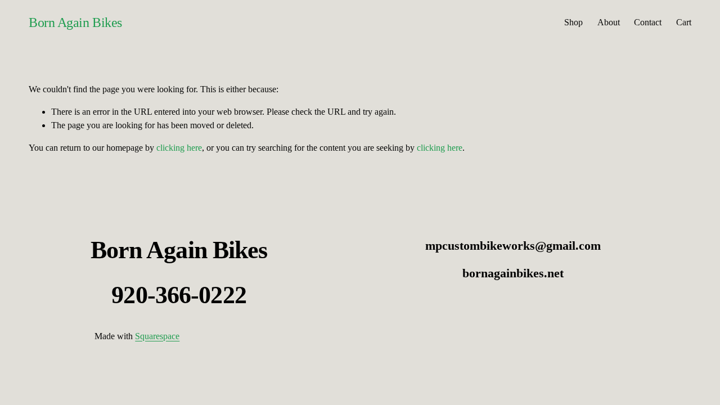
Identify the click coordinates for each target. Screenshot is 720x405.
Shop (573, 22)
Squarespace (157, 336)
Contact (648, 22)
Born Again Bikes (75, 22)
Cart (683, 22)
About (608, 22)
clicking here (179, 147)
